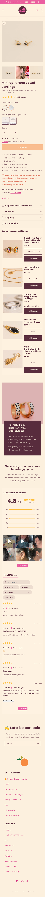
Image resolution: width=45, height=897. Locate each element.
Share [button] (6, 198)
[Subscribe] (37, 743)
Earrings (8, 830)
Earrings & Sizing (12, 871)
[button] (2, 10)
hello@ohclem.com (13, 800)
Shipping (5, 142)
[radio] (5, 108)
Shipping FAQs (11, 789)
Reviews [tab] (11, 574)
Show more (23, 709)
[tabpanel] (22, 646)
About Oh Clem (11, 861)
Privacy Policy (10, 810)
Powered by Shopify (28, 892)
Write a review (22, 565)
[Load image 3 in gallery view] (22, 72)
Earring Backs (10, 866)
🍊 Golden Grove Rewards (16, 779)
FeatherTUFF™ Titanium (15, 835)
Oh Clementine (19, 892)
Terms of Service (12, 815)
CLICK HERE (15, 192)
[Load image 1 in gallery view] (8, 72)
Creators (8, 851)
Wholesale (9, 845)
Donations (9, 856)
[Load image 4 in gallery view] (36, 72)
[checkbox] (9, 597)
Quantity (5, 128)
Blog (6, 805)
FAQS (7, 784)
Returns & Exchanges (14, 794)
